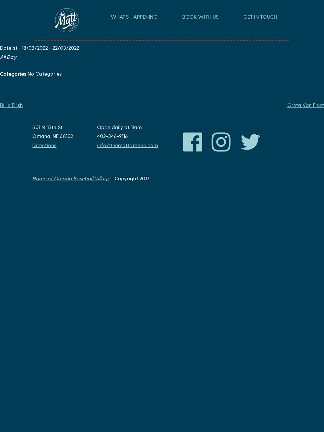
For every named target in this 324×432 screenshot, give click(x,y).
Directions (44, 145)
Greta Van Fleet (305, 105)
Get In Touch (260, 17)
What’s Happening (134, 17)
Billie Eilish (11, 105)
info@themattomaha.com (127, 145)
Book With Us (200, 17)
